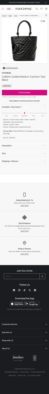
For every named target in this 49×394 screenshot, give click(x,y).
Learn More (24, 205)
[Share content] (46, 15)
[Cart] (46, 8)
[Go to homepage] (23, 9)
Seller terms (12, 375)
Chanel (4, 15)
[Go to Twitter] (29, 290)
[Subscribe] (42, 276)
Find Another (24, 93)
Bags (10, 15)
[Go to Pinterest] (35, 290)
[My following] (41, 8)
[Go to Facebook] (14, 290)
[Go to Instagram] (19, 290)
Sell (8, 9)
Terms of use (22, 375)
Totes (15, 15)
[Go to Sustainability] (34, 358)
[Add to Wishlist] (43, 21)
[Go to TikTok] (24, 290)
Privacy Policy (24, 372)
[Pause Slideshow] (45, 2)
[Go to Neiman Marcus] (18, 358)
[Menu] (2, 8)
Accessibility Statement (11, 372)
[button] (36, 8)
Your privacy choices (34, 375)
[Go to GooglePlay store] (32, 305)
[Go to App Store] (17, 305)
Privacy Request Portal (38, 372)
